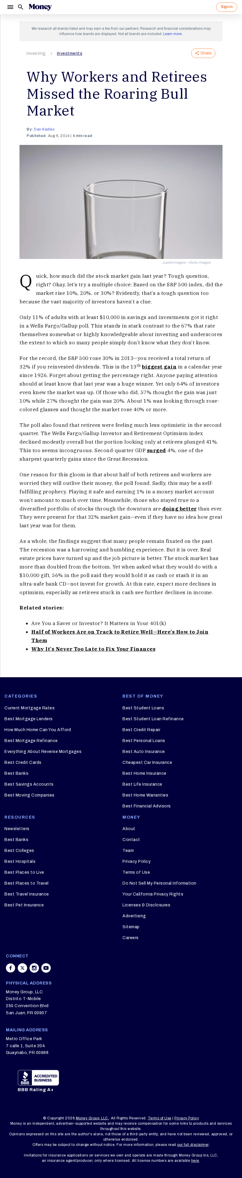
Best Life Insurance (142, 784)
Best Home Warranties (145, 795)
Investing (36, 53)
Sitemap (131, 927)
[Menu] (10, 7)
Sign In (227, 7)
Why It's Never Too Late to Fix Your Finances (93, 649)
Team (128, 850)
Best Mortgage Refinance (31, 740)
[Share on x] (22, 968)
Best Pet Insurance (24, 905)
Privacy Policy (136, 861)
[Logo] (40, 7)
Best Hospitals (19, 861)
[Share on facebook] (10, 968)
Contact (131, 839)
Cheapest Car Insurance (147, 762)
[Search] (20, 7)
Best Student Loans (143, 708)
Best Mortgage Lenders (28, 719)
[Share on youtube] (46, 968)
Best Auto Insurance (143, 751)
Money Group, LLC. (92, 1118)
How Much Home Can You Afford (37, 730)
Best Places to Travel (26, 883)
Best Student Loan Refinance (153, 719)
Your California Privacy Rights (152, 894)
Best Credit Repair (141, 730)
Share (206, 53)
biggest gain (159, 367)
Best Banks (16, 773)
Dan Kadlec (44, 129)
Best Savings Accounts (29, 784)
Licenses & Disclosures (146, 905)
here (195, 1161)
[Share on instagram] (34, 968)
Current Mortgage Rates (29, 708)
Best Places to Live (24, 872)
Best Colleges (19, 850)
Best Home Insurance (144, 773)
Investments (70, 53)
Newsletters (17, 829)
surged (156, 450)
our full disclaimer (193, 1145)
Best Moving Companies (29, 795)
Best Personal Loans (143, 740)
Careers (130, 938)
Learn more (172, 34)
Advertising (134, 916)
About (128, 829)
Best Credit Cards (23, 762)
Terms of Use (136, 872)
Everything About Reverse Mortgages (42, 751)
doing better (179, 508)
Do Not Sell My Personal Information (159, 883)
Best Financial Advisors (146, 806)
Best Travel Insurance (26, 894)
